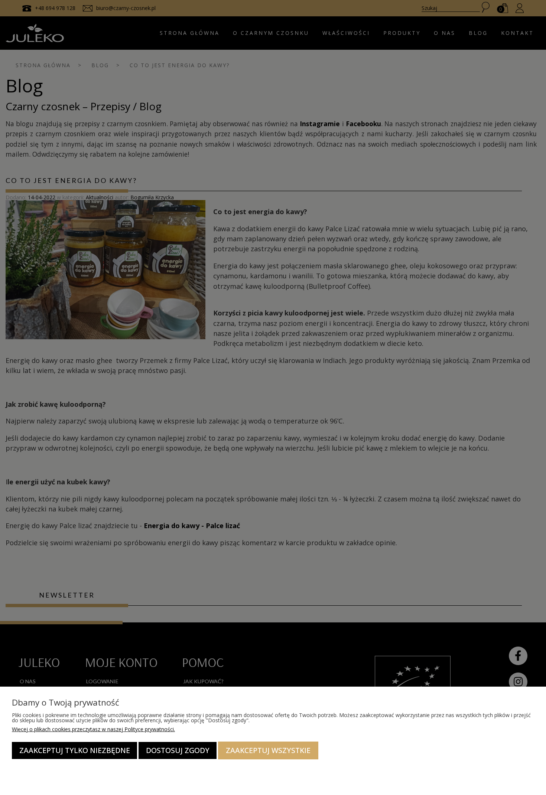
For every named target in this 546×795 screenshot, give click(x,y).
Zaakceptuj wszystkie (268, 750)
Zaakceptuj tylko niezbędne (74, 750)
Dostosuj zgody (177, 750)
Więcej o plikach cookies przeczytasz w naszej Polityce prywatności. (93, 729)
